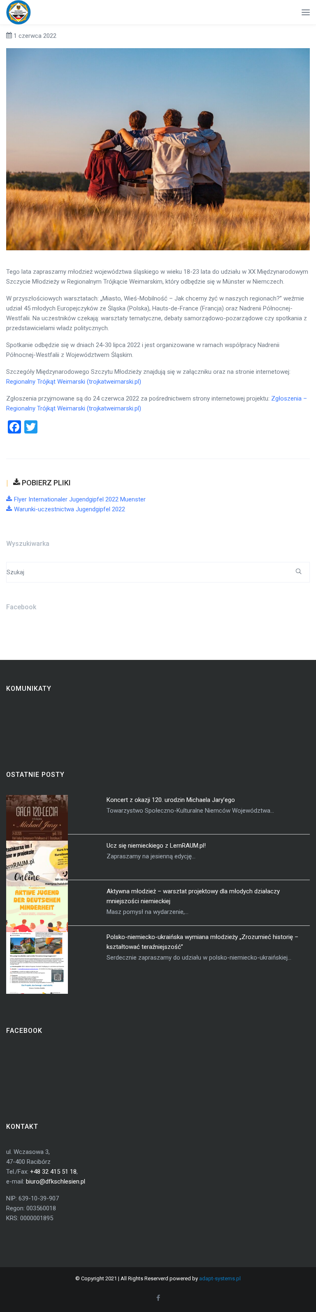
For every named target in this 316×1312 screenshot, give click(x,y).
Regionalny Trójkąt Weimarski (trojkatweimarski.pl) (73, 381)
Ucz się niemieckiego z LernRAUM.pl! (156, 845)
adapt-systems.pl (220, 1278)
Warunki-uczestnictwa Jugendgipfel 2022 (69, 509)
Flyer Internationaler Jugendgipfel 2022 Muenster (80, 499)
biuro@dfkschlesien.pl (55, 1181)
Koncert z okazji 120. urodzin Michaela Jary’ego (171, 800)
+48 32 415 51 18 (53, 1171)
